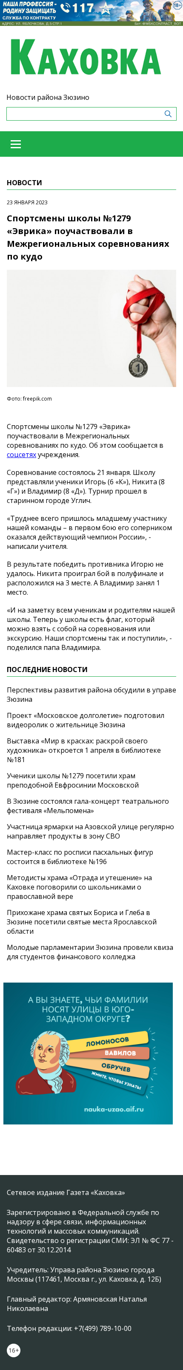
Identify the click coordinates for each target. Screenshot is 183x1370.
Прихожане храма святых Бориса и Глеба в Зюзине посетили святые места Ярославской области (82, 922)
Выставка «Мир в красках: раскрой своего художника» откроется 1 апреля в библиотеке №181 (84, 750)
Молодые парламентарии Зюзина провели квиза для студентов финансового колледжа (90, 952)
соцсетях (21, 454)
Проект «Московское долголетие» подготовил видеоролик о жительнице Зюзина (85, 720)
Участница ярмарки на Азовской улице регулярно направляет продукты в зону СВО (90, 831)
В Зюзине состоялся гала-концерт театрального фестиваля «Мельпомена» (88, 806)
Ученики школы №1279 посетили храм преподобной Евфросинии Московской (73, 780)
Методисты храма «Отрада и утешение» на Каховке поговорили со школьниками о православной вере (79, 887)
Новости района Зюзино (47, 97)
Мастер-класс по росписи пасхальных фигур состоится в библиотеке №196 (80, 856)
